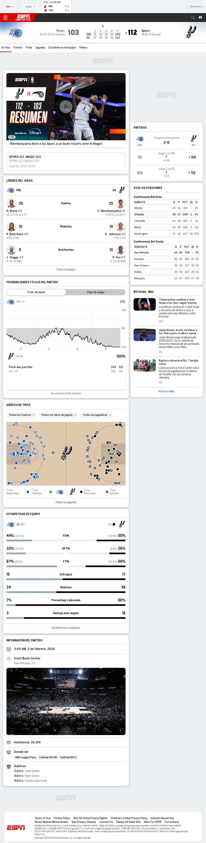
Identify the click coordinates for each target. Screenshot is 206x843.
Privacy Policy (62, 818)
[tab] (36, 292)
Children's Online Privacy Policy (129, 818)
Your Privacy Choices (83, 822)
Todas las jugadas (66, 502)
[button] (193, 17)
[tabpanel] (66, 346)
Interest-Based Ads (162, 818)
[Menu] (5, 17)
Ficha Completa (66, 269)
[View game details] (167, 157)
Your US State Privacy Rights (90, 818)
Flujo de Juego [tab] (95, 292)
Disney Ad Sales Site (128, 822)
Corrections (172, 822)
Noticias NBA (166, 391)
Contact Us (106, 822)
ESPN (23, 17)
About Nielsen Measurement (51, 822)
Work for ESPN (152, 822)
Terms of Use (42, 818)
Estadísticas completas (66, 627)
